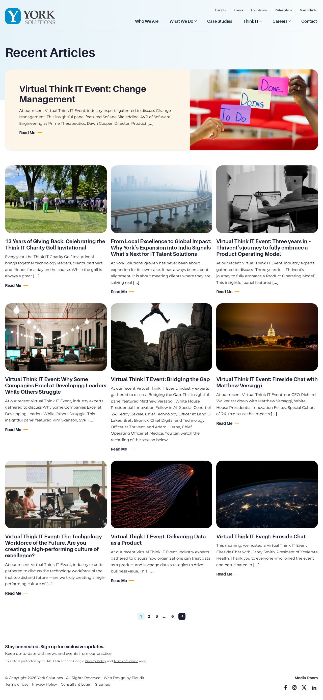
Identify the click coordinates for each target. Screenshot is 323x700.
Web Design (114, 678)
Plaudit (138, 678)
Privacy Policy (95, 661)
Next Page (181, 616)
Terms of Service (126, 661)
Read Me (27, 132)
